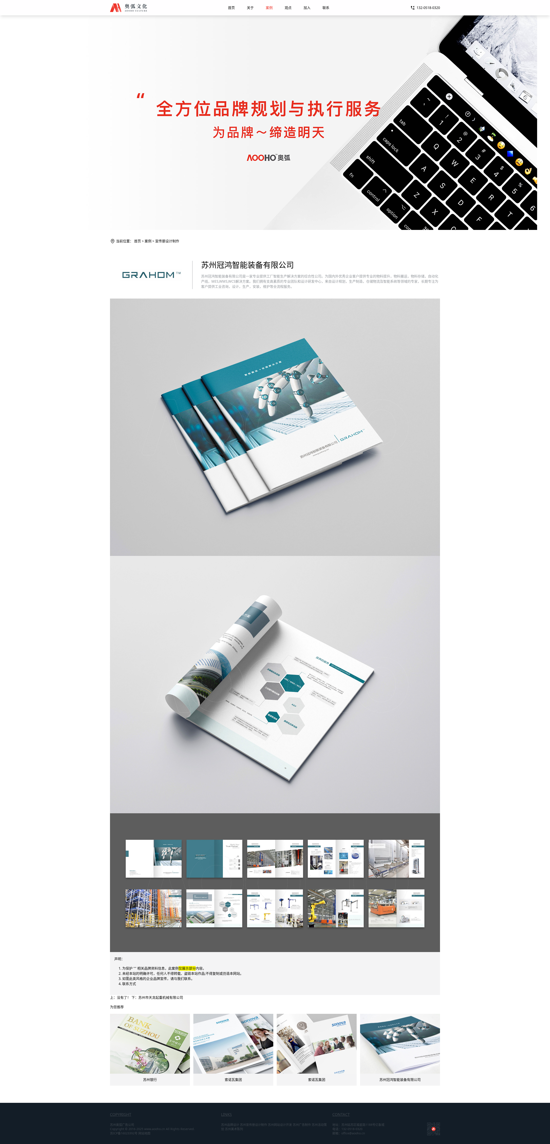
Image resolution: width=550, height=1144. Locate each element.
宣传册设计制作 (167, 241)
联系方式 (129, 983)
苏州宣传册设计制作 (253, 1125)
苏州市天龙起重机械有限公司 (160, 997)
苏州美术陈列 (234, 1129)
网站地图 (144, 1133)
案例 (269, 7)
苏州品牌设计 (230, 1125)
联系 (325, 7)
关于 (250, 7)
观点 (288, 7)
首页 (231, 7)
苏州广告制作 (302, 1125)
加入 (307, 7)
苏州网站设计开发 (280, 1125)
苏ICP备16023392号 (124, 1133)
